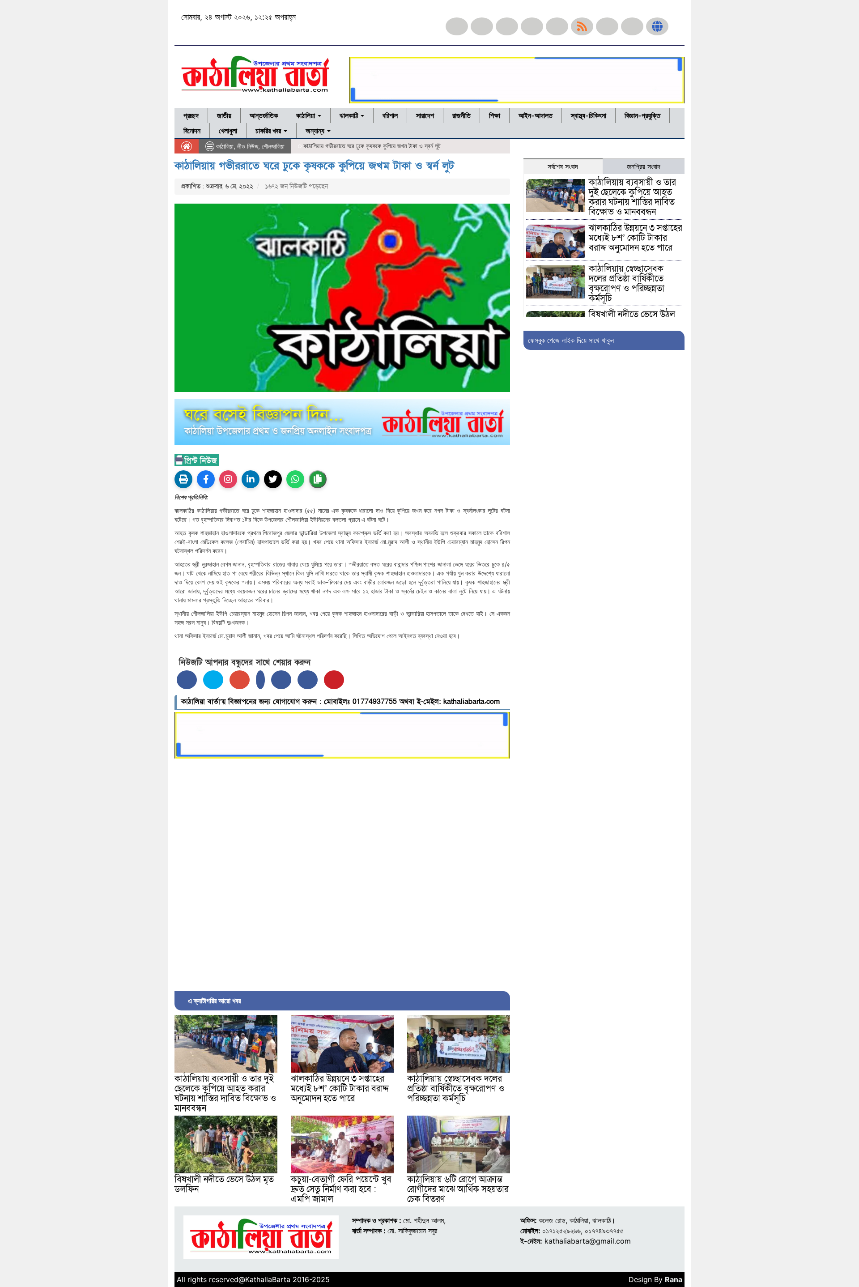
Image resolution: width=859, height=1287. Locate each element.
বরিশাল (390, 115)
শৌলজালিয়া (273, 146)
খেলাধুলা (228, 130)
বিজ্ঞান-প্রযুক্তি (642, 115)
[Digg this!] (308, 679)
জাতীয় (224, 115)
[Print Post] (183, 479)
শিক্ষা (494, 115)
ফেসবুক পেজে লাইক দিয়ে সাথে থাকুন (571, 340)
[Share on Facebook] (187, 679)
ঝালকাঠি (350, 115)
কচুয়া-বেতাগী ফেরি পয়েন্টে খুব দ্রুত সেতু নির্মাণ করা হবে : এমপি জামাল (341, 1189)
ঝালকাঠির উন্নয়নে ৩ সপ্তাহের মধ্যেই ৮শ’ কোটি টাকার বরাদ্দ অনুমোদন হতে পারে (340, 1088)
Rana (673, 1279)
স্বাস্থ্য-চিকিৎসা (588, 115)
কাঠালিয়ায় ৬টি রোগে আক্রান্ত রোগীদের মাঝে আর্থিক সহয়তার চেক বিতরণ (458, 1189)
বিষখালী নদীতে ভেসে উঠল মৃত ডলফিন (224, 1184)
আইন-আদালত (536, 115)
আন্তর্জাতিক (264, 115)
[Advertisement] (342, 872)
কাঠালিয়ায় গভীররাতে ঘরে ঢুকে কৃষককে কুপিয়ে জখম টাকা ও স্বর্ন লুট (314, 166)
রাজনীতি (461, 115)
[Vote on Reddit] (281, 679)
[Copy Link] (318, 479)
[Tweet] (213, 679)
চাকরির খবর (269, 130)
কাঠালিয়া (306, 115)
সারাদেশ (425, 115)
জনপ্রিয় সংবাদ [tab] (643, 166)
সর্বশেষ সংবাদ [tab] (563, 166)
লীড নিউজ (247, 146)
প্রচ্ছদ (191, 115)
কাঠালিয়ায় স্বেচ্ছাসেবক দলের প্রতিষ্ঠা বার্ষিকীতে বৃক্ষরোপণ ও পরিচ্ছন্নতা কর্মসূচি (455, 1088)
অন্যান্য (316, 130)
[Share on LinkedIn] (260, 679)
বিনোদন (191, 130)
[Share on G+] (240, 679)
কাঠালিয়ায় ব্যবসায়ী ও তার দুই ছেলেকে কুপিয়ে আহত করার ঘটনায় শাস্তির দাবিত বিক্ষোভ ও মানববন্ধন (225, 1093)
